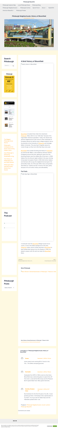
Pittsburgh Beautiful (29, 2)
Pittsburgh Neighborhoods (10, 7)
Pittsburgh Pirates (21, 10)
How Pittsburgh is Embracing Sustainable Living (9, 154)
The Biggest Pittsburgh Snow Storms (8, 141)
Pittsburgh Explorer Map (9, 5)
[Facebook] (13, 420)
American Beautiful (8, 10)
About (43, 7)
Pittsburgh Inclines (25, 7)
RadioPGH (51, 7)
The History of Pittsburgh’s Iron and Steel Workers (9, 160)
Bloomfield (24, 134)
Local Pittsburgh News (24, 5)
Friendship (49, 150)
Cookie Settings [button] (49, 426)
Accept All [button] (54, 426)
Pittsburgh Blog (36, 5)
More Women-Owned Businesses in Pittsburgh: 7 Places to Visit (35, 340)
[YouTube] (16, 420)
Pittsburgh (24, 135)
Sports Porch (36, 7)
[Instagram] (14, 420)
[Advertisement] (9, 191)
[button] (17, 7)
